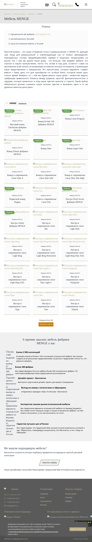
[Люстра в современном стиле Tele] (46, 293)
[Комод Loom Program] (73, 110)
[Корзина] (47, 4)
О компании (44, 493)
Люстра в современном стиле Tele (46, 306)
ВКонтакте (83, 517)
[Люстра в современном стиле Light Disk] (75, 213)
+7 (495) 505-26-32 (12, 498)
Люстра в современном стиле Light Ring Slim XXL (74, 253)
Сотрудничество (45, 501)
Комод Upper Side (75, 148)
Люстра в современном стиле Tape (17, 306)
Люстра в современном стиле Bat (46, 226)
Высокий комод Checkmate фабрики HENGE (17, 127)
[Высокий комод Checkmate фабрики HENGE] (17, 113)
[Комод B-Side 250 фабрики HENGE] (46, 111)
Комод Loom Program (75, 119)
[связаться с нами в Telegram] (65, 4)
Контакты (43, 505)
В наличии (68, 497)
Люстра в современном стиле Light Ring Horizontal (46, 253)
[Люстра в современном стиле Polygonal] (75, 266)
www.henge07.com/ (42, 34)
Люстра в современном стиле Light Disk (75, 226)
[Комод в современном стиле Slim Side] (46, 165)
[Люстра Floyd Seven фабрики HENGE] (75, 189)
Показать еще (46, 324)
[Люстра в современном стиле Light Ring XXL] (17, 266)
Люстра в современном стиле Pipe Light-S (46, 280)
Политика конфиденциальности (16, 539)
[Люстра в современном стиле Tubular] (75, 293)
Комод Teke (46, 148)
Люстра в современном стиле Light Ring (17, 253)
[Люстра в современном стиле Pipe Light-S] (46, 266)
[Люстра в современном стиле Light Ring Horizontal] (46, 239)
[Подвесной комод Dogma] (17, 189)
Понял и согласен (77, 529)
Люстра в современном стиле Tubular (75, 306)
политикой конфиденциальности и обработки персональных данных (33, 532)
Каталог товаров (70, 493)
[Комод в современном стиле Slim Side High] (75, 165)
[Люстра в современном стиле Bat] (46, 213)
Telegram (16, 517)
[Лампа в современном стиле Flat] (46, 189)
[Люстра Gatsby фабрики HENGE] (17, 213)
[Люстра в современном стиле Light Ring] (17, 239)
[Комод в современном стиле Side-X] (17, 165)
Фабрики (68, 501)
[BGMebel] (9, 4)
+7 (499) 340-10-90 (12, 502)
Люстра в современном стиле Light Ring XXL (17, 280)
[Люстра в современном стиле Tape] (17, 293)
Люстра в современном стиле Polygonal (75, 280)
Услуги (42, 497)
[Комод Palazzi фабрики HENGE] (17, 141)
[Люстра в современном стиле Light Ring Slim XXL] (75, 239)
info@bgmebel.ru (12, 506)
